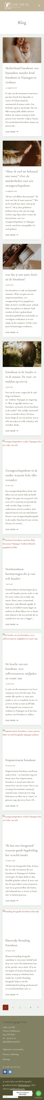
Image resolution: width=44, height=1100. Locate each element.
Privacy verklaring (11, 1054)
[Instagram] (10, 1072)
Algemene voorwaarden (13, 1049)
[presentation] (22, 50)
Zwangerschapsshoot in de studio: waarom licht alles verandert (21, 475)
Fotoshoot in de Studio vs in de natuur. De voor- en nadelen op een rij (20, 376)
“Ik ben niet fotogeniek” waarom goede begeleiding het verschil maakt (21, 850)
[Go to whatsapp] (38, 1093)
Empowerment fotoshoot (20, 760)
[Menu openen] (39, 5)
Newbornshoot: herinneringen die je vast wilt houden (20, 573)
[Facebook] (5, 1072)
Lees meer (11, 132)
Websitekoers (24, 1085)
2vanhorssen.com (17, 1088)
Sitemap (6, 1059)
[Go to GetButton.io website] (38, 1097)
